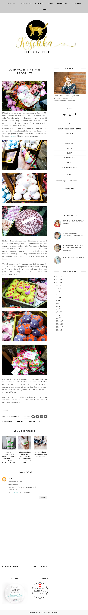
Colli (10, 478)
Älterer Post (39, 567)
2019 (57, 277)
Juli (57, 300)
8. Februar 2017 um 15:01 (15, 481)
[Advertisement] (25, 549)
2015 (57, 324)
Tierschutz (69, 158)
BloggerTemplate (54, 612)
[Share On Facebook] (37, 416)
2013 (57, 330)
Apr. (57, 309)
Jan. (57, 318)
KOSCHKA (38, 612)
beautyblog (15, 492)
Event (70, 153)
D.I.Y (70, 139)
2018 (57, 280)
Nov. (57, 288)
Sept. (58, 294)
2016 (57, 321)
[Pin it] (45, 416)
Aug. (57, 297)
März (58, 312)
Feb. (57, 315)
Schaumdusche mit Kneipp (73, 257)
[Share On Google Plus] (41, 416)
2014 (57, 327)
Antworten (43, 497)
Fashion (70, 134)
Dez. (57, 285)
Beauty (12, 421)
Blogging (69, 143)
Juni (57, 303)
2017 (57, 283)
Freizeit (70, 148)
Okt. (57, 291)
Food (69, 163)
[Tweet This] (33, 416)
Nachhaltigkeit (69, 167)
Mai (57, 306)
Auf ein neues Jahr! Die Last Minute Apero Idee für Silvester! (74, 247)
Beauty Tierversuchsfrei (28, 421)
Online (12, 136)
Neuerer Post (11, 567)
